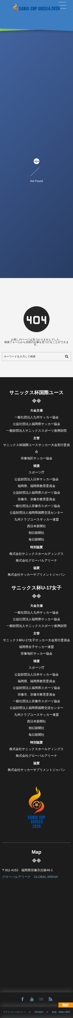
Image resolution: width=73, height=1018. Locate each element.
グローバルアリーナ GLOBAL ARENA (30, 877)
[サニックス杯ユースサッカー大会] (36, 7)
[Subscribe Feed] (50, 999)
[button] (62, 5)
